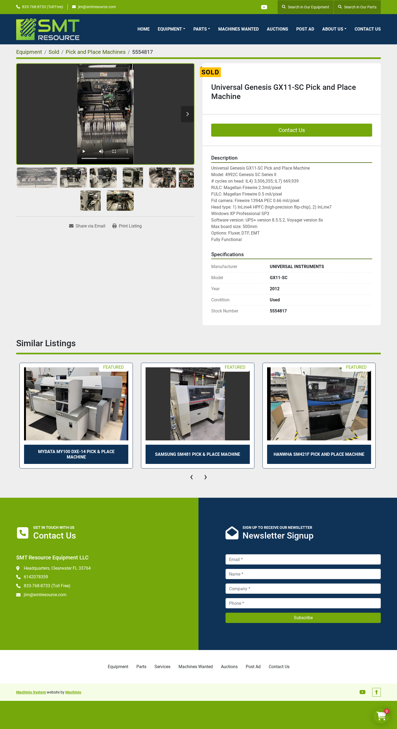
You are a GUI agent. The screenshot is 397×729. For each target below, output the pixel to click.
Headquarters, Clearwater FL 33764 (57, 568)
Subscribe (303, 617)
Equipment (170, 29)
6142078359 (36, 576)
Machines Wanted (238, 29)
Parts (200, 29)
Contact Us (368, 29)
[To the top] (376, 692)
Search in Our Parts (360, 7)
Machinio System (31, 692)
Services (162, 666)
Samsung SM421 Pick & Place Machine (197, 454)
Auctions (277, 29)
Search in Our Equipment (308, 7)
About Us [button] (332, 29)
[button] (171, 29)
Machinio (73, 692)
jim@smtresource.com (97, 7)
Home (143, 29)
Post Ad (305, 29)
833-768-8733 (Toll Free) (42, 7)
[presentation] (191, 477)
